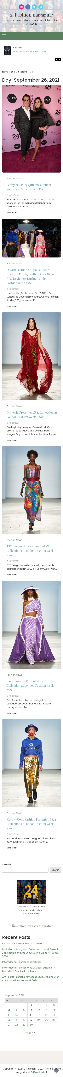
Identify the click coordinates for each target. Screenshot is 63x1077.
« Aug (28, 1032)
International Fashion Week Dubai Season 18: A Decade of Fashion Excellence (28, 969)
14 (16, 1015)
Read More (12, 212)
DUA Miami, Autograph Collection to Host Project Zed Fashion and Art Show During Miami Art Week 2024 (30, 953)
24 (38, 1020)
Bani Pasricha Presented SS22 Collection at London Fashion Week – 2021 (31, 685)
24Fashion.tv (38, 1072)
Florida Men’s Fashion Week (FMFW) (23, 943)
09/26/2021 (13, 195)
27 (9, 1024)
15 (24, 1015)
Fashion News (14, 178)
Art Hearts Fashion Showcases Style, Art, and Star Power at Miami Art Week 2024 (30, 978)
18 (46, 1015)
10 (39, 1010)
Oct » (35, 1032)
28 (16, 1024)
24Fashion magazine (31, 14)
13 (9, 1015)
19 (54, 1015)
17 (39, 1015)
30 (31, 1024)
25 (46, 1020)
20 (9, 1020)
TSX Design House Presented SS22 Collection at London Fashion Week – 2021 (31, 550)
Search (6, 864)
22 (24, 1020)
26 (53, 1020)
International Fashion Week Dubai (29, 51)
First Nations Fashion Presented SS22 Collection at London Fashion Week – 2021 (31, 823)
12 (54, 1010)
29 (24, 1024)
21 (17, 1020)
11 (46, 1010)
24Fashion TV (24, 906)
